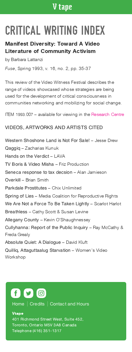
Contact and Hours (69, 303)
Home (18, 303)
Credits (37, 303)
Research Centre (107, 114)
